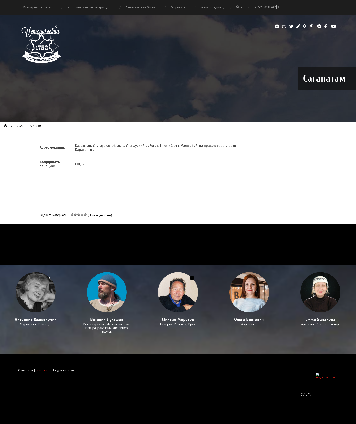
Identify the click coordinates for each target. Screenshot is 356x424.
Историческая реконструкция (88, 7)
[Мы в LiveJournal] (298, 26)
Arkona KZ (42, 370)
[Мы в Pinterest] (312, 26)
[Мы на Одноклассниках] (305, 26)
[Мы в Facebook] (326, 26)
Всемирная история (37, 7)
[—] (41, 62)
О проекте (178, 7)
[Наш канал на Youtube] (333, 26)
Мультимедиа (211, 7)
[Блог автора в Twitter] (291, 26)
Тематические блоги (140, 7)
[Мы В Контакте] (277, 26)
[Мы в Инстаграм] (284, 26)
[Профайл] (107, 292)
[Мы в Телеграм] (319, 26)
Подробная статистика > (305, 394)
